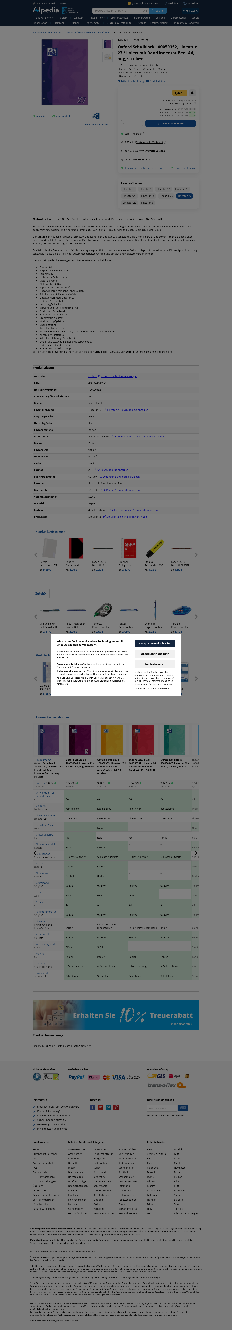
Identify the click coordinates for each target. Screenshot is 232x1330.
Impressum (164, 688)
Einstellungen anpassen (155, 653)
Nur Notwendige (155, 664)
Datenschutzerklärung (146, 688)
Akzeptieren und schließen (155, 643)
